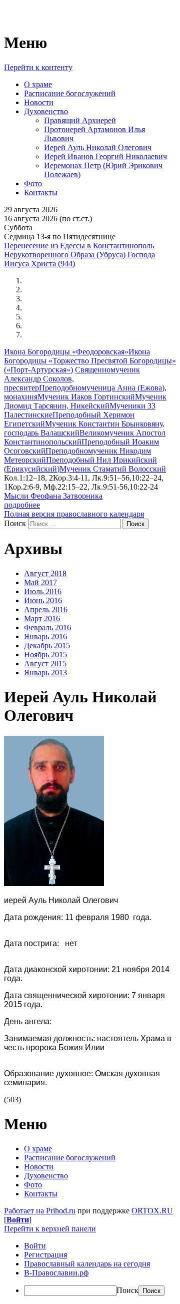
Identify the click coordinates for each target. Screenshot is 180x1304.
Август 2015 (45, 663)
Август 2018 (45, 573)
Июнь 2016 (43, 600)
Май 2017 (40, 582)
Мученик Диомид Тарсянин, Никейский (85, 401)
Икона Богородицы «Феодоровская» (66, 351)
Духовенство (46, 111)
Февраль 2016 (47, 627)
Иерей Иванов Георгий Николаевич (105, 156)
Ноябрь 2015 (45, 654)
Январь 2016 (45, 636)
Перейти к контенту (38, 67)
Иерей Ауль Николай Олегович (98, 147)
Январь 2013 (45, 672)
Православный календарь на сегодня (87, 1263)
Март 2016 (42, 618)
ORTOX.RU (152, 1210)
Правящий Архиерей (80, 120)
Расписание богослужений (70, 93)
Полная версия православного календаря (74, 514)
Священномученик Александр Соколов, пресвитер (72, 378)
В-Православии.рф (56, 1272)
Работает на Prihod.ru (40, 1210)
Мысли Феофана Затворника (53, 496)
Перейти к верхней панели (50, 1228)
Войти (17, 1219)
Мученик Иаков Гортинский (86, 396)
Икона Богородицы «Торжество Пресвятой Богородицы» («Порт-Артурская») (90, 360)
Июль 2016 (43, 591)
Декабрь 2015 (47, 645)
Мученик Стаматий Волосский (113, 469)
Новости (39, 102)
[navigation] (90, 1268)
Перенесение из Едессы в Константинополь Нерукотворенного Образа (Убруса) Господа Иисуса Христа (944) (79, 254)
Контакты (41, 192)
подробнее (22, 505)
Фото (33, 183)
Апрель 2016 (46, 609)
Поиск (15, 523)
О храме (38, 84)
